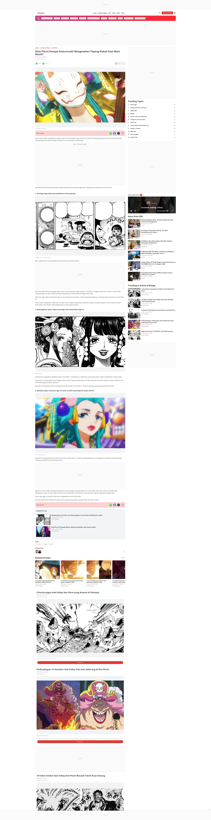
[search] (160, 13)
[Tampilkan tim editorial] (124, 552)
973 (39, 187)
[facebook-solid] (114, 133)
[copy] (122, 133)
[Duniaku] (41, 13)
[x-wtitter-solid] (118, 133)
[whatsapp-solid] (110, 133)
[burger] (175, 13)
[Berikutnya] (126, 568)
